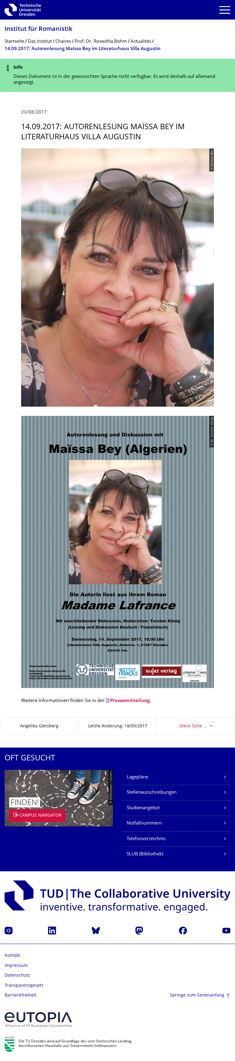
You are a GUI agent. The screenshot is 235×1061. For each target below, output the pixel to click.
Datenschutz (17, 976)
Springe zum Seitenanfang (197, 995)
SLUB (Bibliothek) (145, 854)
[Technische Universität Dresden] (23, 10)
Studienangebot (143, 808)
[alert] (117, 75)
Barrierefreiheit (20, 995)
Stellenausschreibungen (152, 792)
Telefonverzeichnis (146, 839)
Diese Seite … (193, 726)
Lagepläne (137, 777)
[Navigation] (224, 10)
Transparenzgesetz (24, 986)
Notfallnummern (144, 823)
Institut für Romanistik (38, 29)
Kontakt (12, 956)
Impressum (16, 966)
